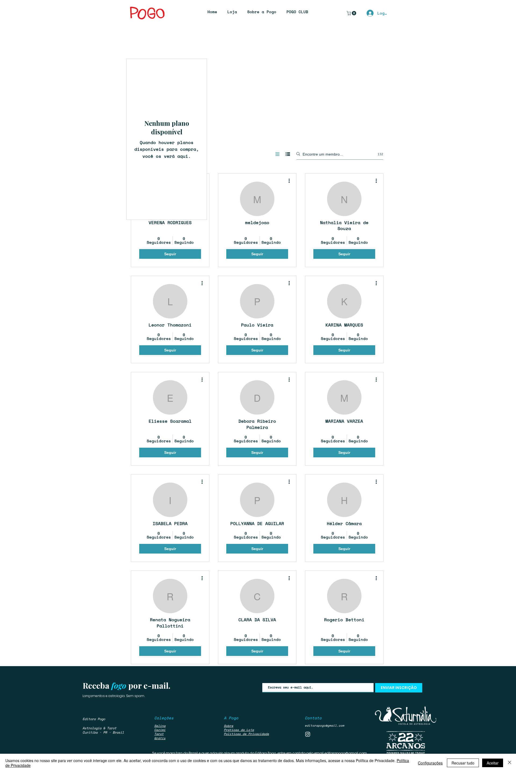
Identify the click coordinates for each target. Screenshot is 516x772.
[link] (352, 13)
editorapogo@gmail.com (324, 725)
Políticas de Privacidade (246, 734)
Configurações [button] (430, 763)
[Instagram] (307, 734)
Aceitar (493, 763)
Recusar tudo (463, 763)
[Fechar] (509, 763)
